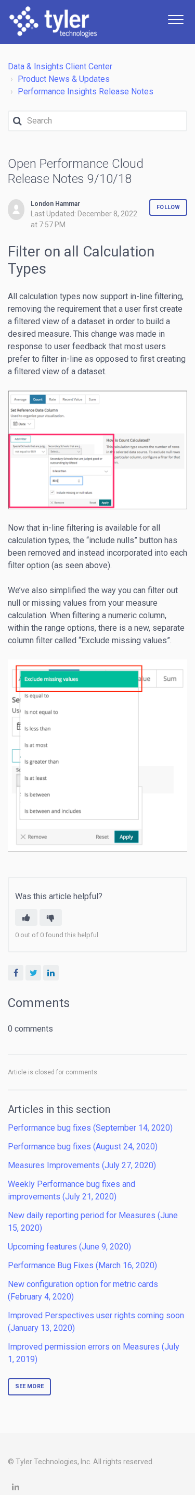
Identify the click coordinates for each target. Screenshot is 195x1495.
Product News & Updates (64, 79)
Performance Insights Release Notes (85, 91)
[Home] (53, 22)
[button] (175, 18)
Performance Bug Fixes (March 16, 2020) (82, 1265)
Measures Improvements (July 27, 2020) (82, 1165)
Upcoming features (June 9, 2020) (69, 1247)
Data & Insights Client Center (60, 66)
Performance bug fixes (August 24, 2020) (83, 1146)
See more (29, 1386)
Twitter (33, 973)
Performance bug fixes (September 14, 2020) (90, 1128)
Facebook (15, 973)
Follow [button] (168, 207)
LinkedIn (51, 973)
